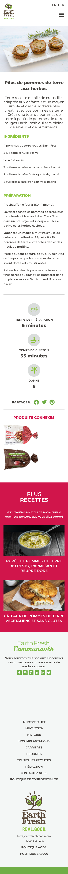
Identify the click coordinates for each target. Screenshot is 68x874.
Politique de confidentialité (34, 779)
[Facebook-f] (19, 672)
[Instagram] (25, 672)
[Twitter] (49, 672)
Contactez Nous (34, 773)
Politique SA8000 (34, 853)
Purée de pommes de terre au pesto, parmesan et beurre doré (34, 566)
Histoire (34, 734)
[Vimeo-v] (37, 672)
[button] (61, 15)
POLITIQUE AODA (34, 847)
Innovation (34, 728)
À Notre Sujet (34, 722)
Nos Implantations (34, 741)
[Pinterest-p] (31, 672)
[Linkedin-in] (43, 672)
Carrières (34, 747)
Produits (34, 754)
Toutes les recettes (34, 760)
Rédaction (34, 766)
